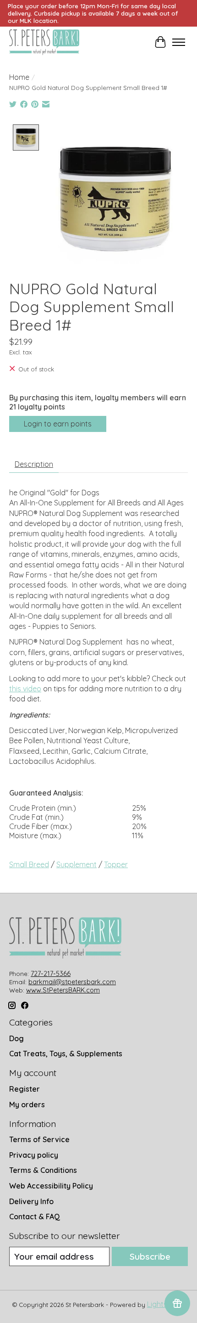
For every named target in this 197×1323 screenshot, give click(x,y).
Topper (116, 864)
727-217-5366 (51, 974)
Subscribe (150, 1256)
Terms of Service (39, 1139)
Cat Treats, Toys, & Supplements (65, 1053)
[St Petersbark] (44, 42)
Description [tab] (34, 464)
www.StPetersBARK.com (63, 990)
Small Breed (29, 864)
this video (25, 688)
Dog (16, 1038)
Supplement (76, 864)
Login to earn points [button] (58, 423)
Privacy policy (33, 1155)
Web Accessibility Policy (51, 1185)
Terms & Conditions (43, 1170)
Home (19, 77)
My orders (27, 1104)
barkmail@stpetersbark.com (72, 982)
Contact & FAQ (34, 1216)
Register (24, 1088)
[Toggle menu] (179, 42)
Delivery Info (31, 1201)
